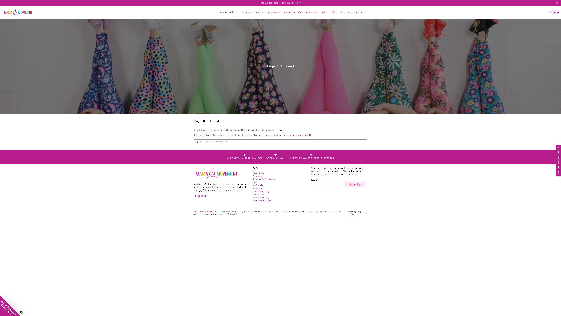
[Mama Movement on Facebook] (195, 196)
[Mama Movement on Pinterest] (202, 196)
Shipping (257, 176)
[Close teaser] (21, 312)
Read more (297, 3)
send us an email (301, 135)
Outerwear (272, 12)
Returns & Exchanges (264, 179)
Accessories (312, 12)
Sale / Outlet (329, 12)
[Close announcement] (557, 3)
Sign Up (355, 184)
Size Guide (258, 173)
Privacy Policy (261, 197)
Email (314, 180)
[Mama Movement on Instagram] (199, 196)
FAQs (357, 12)
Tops (258, 12)
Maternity (289, 12)
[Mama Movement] (18, 12)
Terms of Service (262, 201)
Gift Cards (346, 12)
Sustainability (261, 191)
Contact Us (258, 194)
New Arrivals (227, 12)
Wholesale (258, 185)
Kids (300, 12)
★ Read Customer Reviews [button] (558, 160)
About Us (257, 188)
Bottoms (245, 12)
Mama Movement (206, 212)
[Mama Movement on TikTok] (205, 196)
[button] (10, 306)
